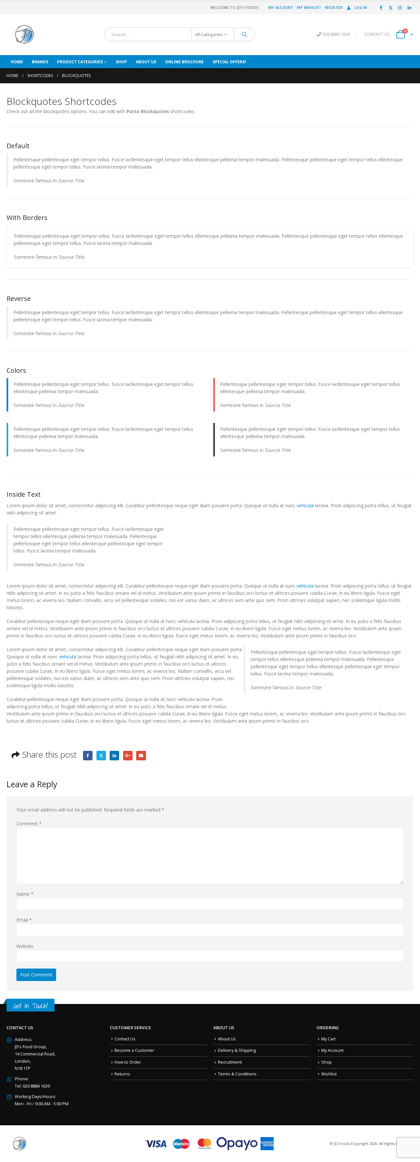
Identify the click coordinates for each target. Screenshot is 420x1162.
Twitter (101, 755)
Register (334, 7)
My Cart (328, 1039)
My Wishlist (309, 7)
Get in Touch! (30, 1005)
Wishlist (329, 1074)
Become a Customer (134, 1050)
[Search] (244, 34)
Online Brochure (184, 62)
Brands (40, 62)
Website (24, 946)
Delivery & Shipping (237, 1050)
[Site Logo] (25, 34)
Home (17, 62)
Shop (121, 62)
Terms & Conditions (237, 1074)
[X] (390, 7)
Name (24, 894)
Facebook (88, 755)
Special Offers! (229, 62)
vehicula (305, 505)
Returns (122, 1074)
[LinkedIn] (409, 7)
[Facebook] (381, 7)
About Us (146, 62)
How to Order (128, 1062)
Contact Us (125, 1039)
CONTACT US (377, 34)
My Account (281, 7)
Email (141, 755)
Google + (128, 755)
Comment (29, 823)
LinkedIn (114, 755)
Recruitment (230, 1062)
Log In (360, 7)
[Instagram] (400, 7)
